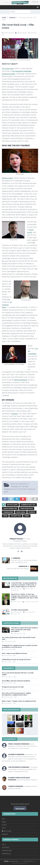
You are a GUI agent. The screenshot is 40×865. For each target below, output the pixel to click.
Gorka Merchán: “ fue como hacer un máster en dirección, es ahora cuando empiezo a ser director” (24, 584)
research (14, 414)
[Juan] (4, 789)
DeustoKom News (13, 861)
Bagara (4, 822)
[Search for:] (20, 11)
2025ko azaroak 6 (7, 641)
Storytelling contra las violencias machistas (16, 681)
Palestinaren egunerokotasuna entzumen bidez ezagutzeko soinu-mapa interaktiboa (24, 629)
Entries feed (5, 847)
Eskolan (4, 825)
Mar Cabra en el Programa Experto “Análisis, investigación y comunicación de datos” (16, 694)
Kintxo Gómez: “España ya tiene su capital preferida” (19, 701)
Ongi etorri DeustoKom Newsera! (27, 780)
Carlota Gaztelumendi (30, 612)
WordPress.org (6, 853)
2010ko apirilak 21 (8, 703)
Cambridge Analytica (28, 504)
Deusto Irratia (7, 831)
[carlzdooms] (4, 770)
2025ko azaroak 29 (17, 633)
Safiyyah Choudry (22, 33)
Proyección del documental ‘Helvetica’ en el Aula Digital (17, 673)
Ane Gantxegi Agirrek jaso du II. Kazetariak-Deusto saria (18, 638)
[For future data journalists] (6, 612)
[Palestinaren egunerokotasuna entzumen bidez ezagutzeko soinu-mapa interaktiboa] (6, 630)
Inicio (3, 818)
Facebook (32, 512)
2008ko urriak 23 (17, 601)
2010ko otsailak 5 (7, 689)
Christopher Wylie (7, 304)
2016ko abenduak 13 (8, 697)
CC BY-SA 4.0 (27, 861)
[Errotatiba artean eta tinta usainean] (20, 724)
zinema (26, 516)
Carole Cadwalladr (10, 508)
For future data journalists (19, 610)
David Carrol (20, 512)
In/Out (3, 828)
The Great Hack (8, 68)
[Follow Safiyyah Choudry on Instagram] (18, 551)
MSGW (5, 516)
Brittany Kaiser (7, 178)
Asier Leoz (27, 588)
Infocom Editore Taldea (29, 601)
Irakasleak (5, 834)
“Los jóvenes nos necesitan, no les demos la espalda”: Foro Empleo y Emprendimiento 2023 (22, 769)
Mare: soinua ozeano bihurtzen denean (14, 653)
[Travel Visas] (4, 746)
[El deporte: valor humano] (11, 724)
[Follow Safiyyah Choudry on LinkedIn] (21, 551)
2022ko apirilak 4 (9, 33)
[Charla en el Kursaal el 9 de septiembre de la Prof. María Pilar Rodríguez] (28, 733)
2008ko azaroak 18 (17, 588)
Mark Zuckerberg (20, 380)
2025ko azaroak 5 (7, 649)
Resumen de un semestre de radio (13, 687)
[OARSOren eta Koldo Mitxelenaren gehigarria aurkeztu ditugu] (11, 731)
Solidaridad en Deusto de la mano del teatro (16, 659)
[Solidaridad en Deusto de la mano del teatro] (28, 724)
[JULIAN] (4, 757)
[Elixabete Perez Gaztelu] (4, 780)
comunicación (8, 512)
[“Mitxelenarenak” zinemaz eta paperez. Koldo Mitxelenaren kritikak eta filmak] (11, 718)
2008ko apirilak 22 (8, 676)
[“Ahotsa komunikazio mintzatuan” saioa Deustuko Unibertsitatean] (28, 718)
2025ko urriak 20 (7, 661)
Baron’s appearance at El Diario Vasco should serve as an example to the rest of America (22, 746)
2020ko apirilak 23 (17, 612)
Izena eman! (20, 809)
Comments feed (6, 850)
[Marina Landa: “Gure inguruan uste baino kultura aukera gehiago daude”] (20, 718)
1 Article (27, 539)
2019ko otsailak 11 (8, 683)
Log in (4, 844)
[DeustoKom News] (20, 4)
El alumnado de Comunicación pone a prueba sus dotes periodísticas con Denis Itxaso (20, 646)
